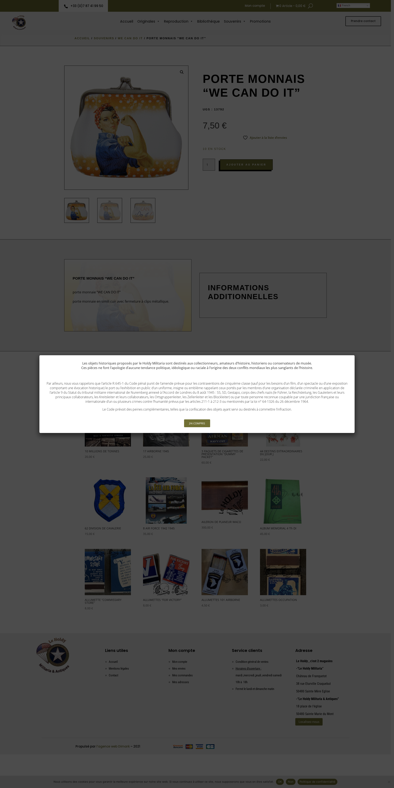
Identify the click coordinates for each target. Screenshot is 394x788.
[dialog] (197, 394)
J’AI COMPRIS (197, 423)
